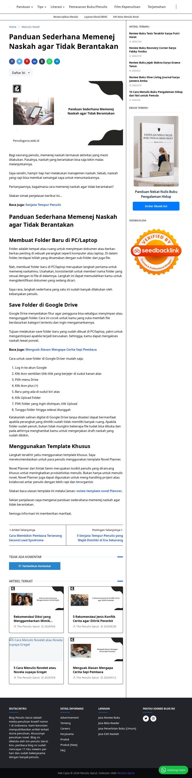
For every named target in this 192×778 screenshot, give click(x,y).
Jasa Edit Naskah (108, 734)
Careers (65, 728)
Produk (64, 739)
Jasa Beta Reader (108, 723)
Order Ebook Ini (156, 206)
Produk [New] (68, 745)
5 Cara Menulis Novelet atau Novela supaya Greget (35, 670)
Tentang (65, 723)
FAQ (62, 750)
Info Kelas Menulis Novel (126, 16)
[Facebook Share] (12, 61)
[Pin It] (27, 61)
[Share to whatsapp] (49, 61)
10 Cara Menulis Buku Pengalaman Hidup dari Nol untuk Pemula (156, 93)
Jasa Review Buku (109, 717)
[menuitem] (23, 7)
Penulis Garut (125, 773)
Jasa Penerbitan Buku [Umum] (117, 728)
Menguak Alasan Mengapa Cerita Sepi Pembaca (61, 349)
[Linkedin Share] (35, 61)
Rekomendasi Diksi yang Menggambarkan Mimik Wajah (32, 621)
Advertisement (69, 717)
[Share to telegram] (57, 61)
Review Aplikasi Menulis (65, 16)
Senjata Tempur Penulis (43, 205)
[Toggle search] (181, 6)
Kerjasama (67, 734)
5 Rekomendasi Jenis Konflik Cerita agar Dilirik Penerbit (94, 619)
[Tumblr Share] (42, 61)
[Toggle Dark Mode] (178, 7)
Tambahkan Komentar (36, 566)
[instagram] (170, 7)
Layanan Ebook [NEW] (95, 16)
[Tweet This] (19, 61)
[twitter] (173, 7)
